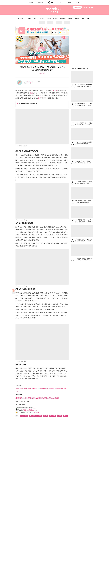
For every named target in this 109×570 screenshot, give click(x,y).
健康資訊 (49, 18)
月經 (40, 416)
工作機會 (78, 2)
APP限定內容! (20, 18)
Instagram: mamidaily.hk (30, 410)
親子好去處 (62, 18)
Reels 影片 (89, 18)
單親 (31, 93)
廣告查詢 (69, 2)
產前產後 (42, 18)
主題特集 (77, 18)
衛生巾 (55, 90)
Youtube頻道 (35, 412)
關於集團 (31, 2)
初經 (65, 416)
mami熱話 (29, 18)
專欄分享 (70, 18)
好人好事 (33, 416)
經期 (39, 98)
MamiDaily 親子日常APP (29, 409)
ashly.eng (28, 82)
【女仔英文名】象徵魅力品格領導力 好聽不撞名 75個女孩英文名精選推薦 (37, 398)
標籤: (17, 416)
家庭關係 (55, 18)
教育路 (35, 18)
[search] (84, 7)
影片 (83, 18)
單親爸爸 (52, 416)
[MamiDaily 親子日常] (54, 10)
